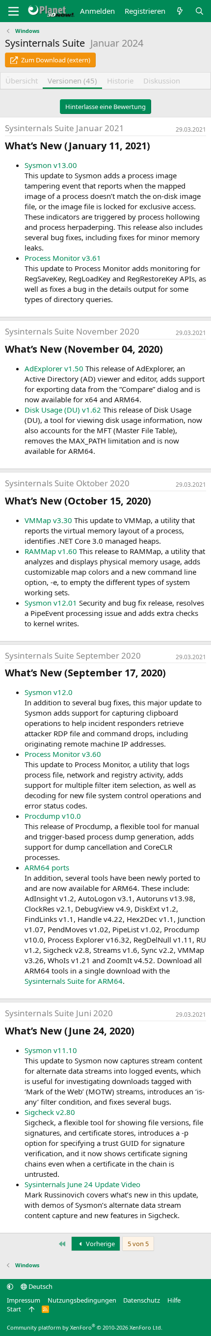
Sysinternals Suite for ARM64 (74, 981)
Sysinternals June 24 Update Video (82, 1184)
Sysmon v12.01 (51, 603)
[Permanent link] (154, 146)
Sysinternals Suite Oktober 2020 (67, 483)
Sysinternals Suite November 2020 (72, 331)
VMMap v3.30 (48, 520)
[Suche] (199, 11)
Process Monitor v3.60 (63, 754)
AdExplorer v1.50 (54, 368)
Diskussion (161, 80)
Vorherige (99, 1243)
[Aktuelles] (179, 11)
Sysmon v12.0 (49, 692)
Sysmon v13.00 (51, 165)
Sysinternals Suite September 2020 (73, 655)
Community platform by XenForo (84, 1327)
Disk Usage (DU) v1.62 (63, 410)
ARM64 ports (47, 867)
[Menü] (13, 11)
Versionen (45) (72, 80)
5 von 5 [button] (138, 1243)
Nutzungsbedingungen (82, 1300)
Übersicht (21, 80)
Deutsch (40, 1286)
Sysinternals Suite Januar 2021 (64, 128)
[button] (10, 1286)
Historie (120, 80)
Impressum (23, 1300)
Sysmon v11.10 (51, 1050)
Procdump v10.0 (53, 816)
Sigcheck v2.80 (50, 1112)
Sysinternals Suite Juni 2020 (59, 1013)
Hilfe (174, 1300)
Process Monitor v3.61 (63, 258)
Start (14, 1309)
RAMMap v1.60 (51, 551)
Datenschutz (141, 1300)
